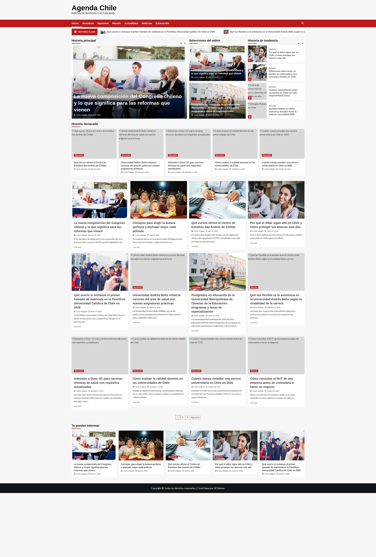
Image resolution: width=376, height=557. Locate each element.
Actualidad (131, 23)
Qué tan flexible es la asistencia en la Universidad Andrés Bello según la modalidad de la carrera (234, 32)
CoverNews (203, 488)
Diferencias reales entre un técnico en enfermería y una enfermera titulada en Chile (283, 55)
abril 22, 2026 (95, 169)
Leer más (77, 247)
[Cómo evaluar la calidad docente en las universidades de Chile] (235, 144)
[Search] (302, 23)
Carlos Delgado (81, 115)
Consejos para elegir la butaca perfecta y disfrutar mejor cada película (154, 227)
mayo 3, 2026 (154, 235)
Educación (162, 23)
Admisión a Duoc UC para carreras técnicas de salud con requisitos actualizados (186, 165)
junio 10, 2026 (95, 115)
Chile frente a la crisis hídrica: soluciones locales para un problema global (284, 111)
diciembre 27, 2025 (273, 307)
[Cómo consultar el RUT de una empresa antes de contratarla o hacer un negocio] (276, 356)
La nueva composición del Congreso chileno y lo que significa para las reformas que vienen (128, 102)
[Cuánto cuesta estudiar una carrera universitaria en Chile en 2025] (282, 144)
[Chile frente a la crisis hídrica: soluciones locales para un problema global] (257, 110)
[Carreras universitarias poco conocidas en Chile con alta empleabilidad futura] (257, 72)
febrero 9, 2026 (96, 311)
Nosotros (88, 23)
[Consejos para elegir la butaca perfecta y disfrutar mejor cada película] (158, 200)
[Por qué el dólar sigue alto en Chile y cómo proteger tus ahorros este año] (276, 200)
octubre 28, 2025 (285, 169)
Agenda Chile (94, 8)
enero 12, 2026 (213, 115)
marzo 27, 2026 (272, 231)
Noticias (147, 23)
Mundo (116, 23)
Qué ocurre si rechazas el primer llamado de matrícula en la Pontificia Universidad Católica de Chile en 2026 (117, 32)
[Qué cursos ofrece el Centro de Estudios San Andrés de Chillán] (94, 144)
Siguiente (195, 417)
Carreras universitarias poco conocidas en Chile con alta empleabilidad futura (283, 74)
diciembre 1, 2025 (191, 172)
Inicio (75, 23)
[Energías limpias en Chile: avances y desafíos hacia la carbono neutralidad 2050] (257, 91)
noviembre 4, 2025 (238, 169)
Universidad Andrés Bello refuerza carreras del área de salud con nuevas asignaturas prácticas (140, 165)
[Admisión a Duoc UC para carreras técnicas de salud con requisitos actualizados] (188, 144)
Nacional (103, 23)
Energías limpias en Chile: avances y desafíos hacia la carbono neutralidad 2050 (283, 93)
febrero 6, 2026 (143, 172)
